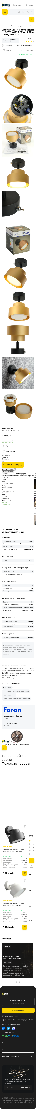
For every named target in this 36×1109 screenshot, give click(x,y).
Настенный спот (9, 695)
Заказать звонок (18, 1010)
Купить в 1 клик (8, 469)
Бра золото (7, 687)
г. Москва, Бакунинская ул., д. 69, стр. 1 (19, 1020)
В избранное (29, 50)
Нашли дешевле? (8, 442)
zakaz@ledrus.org (11, 1016)
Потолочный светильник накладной (16, 699)
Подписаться (25, 1088)
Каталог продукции (18, 26)
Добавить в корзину (11, 465)
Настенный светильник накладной (16, 691)
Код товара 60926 (12, 40)
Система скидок (8, 471)
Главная (4, 26)
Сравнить (9, 50)
